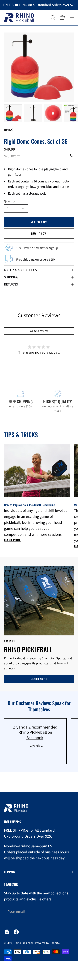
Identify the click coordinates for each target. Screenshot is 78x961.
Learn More (12, 540)
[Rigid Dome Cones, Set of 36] (13, 113)
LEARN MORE (39, 679)
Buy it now (39, 233)
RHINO (8, 129)
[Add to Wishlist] (72, 155)
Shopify (54, 943)
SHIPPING (11, 277)
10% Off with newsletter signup (37, 248)
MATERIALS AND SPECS (20, 270)
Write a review (39, 331)
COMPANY (9, 872)
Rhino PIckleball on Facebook (35, 734)
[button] (52, 17)
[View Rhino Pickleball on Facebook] (16, 932)
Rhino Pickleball (24, 943)
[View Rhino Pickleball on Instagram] (7, 932)
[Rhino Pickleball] (19, 17)
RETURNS (11, 284)
